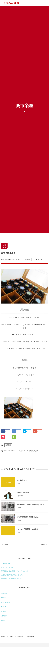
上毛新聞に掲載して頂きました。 (28, 517)
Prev (6, 545)
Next (43, 545)
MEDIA (3, 607)
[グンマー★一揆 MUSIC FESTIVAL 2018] (11, 3)
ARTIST (4, 616)
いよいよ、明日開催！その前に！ (28, 529)
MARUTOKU (5, 602)
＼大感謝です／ (22, 480)
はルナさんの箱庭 (23, 492)
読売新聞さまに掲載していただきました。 (31, 505)
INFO (19, 483)
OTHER (4, 611)
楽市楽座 (28, 259)
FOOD (3, 598)
